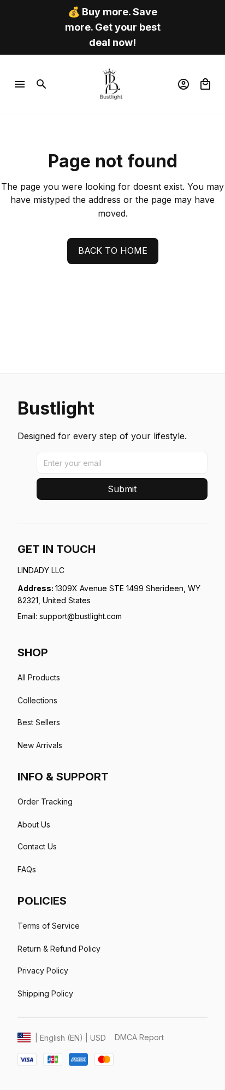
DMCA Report (139, 1037)
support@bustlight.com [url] (80, 616)
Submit (122, 488)
